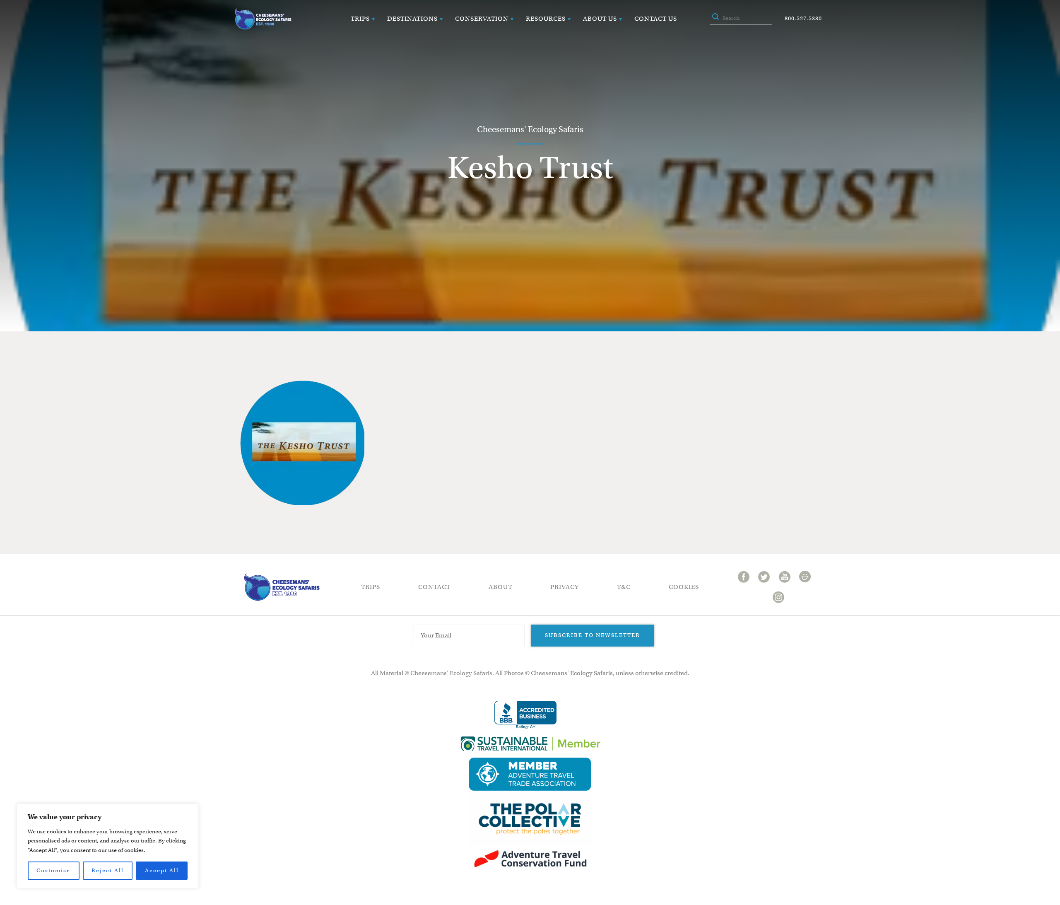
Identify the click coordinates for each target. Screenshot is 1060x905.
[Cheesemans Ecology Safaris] (263, 18)
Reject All (108, 870)
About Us (600, 18)
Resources (546, 18)
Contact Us (655, 18)
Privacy (564, 587)
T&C (624, 587)
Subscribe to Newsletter (592, 635)
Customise (53, 870)
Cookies (684, 587)
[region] (108, 846)
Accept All (162, 870)
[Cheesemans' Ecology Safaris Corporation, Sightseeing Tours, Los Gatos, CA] (525, 715)
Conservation (481, 18)
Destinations (412, 18)
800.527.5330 (803, 18)
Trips (360, 18)
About (500, 587)
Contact (434, 587)
